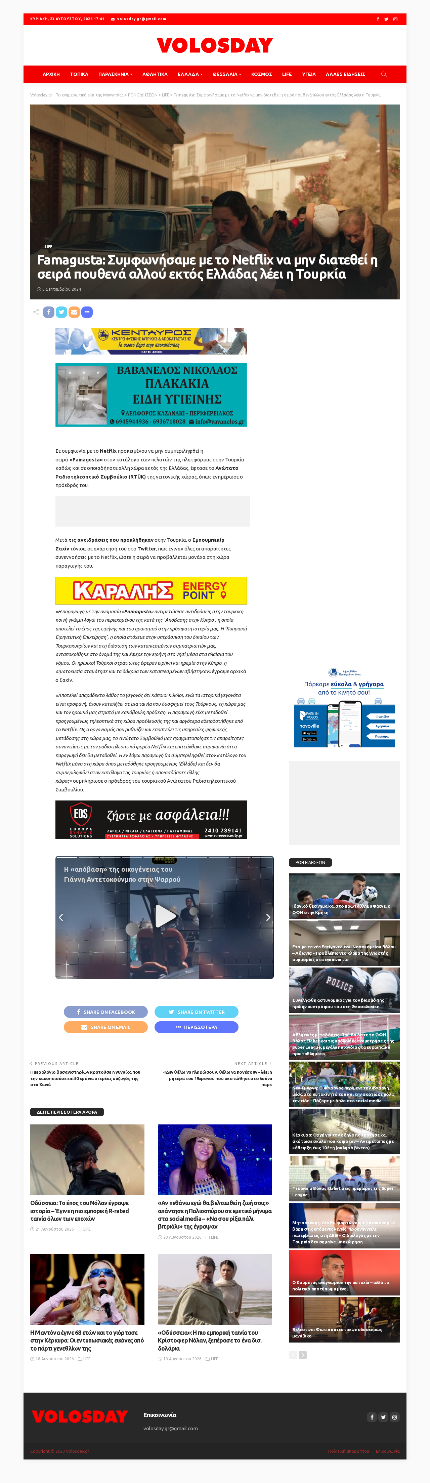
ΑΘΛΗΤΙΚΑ (155, 74)
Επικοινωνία (388, 1451)
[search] (384, 74)
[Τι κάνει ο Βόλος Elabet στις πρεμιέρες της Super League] (344, 1178)
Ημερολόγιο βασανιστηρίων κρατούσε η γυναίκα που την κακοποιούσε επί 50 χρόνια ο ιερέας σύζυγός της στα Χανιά (85, 1078)
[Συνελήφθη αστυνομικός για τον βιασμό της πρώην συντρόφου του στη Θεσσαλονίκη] (344, 990)
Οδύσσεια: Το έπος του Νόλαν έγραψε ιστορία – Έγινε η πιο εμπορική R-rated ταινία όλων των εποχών (79, 1210)
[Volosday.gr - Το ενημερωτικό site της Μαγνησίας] (215, 45)
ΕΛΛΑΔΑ (188, 74)
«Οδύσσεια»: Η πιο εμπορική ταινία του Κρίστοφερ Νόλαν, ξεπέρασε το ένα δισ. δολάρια (209, 1340)
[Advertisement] (152, 511)
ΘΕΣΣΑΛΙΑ (225, 74)
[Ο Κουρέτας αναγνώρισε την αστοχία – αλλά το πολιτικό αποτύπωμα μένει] (344, 1272)
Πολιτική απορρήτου (348, 1451)
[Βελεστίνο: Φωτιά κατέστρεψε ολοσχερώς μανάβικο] (344, 1320)
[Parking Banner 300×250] (344, 705)
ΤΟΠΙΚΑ (79, 74)
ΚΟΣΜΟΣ (261, 74)
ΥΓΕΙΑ (309, 74)
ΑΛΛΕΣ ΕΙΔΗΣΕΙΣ (345, 74)
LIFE (287, 74)
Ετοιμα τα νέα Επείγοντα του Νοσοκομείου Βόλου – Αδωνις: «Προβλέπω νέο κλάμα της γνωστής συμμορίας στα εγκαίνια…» (344, 953)
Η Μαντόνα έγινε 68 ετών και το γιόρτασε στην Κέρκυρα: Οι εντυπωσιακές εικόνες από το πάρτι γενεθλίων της (87, 1340)
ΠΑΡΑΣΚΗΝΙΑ (113, 74)
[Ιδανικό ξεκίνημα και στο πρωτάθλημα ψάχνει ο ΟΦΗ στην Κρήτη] (344, 896)
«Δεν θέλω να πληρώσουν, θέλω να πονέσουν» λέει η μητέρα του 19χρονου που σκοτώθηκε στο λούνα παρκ (217, 1078)
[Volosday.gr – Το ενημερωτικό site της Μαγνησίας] (80, 1416)
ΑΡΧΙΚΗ (51, 74)
